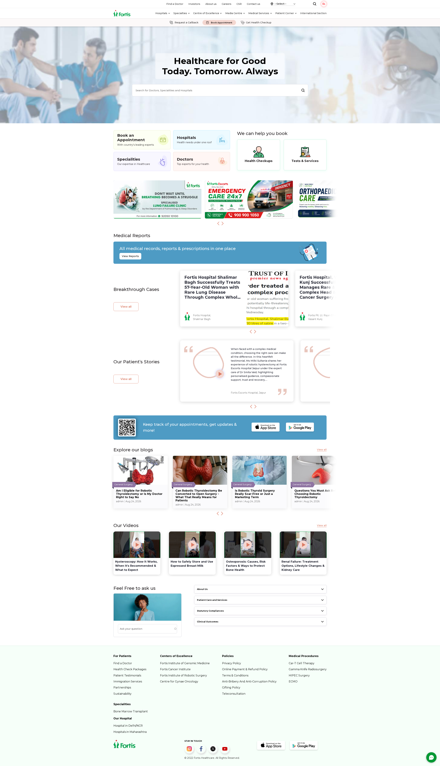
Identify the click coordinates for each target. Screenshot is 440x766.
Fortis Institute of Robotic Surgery (183, 675)
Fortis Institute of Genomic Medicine (185, 663)
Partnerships (122, 687)
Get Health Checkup (258, 22)
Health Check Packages (129, 669)
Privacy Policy (231, 663)
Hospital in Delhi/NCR (128, 725)
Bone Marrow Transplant (130, 711)
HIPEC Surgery (299, 675)
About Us (202, 589)
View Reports (130, 256)
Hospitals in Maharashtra (130, 732)
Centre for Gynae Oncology (179, 681)
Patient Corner (284, 13)
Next (222, 223)
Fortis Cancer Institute (175, 669)
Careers (226, 4)
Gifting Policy (231, 687)
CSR (239, 4)
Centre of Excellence (206, 13)
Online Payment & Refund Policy (245, 669)
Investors (194, 4)
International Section (313, 13)
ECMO (293, 681)
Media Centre (233, 13)
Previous (218, 223)
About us (211, 4)
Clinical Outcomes (207, 621)
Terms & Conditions (235, 675)
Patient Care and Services (212, 600)
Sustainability (122, 693)
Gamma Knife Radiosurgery (308, 669)
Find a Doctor (174, 4)
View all (125, 306)
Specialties (180, 13)
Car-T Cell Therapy (301, 663)
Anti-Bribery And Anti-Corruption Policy (249, 681)
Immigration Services (127, 681)
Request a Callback (186, 22)
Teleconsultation (233, 693)
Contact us (253, 4)
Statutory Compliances (210, 611)
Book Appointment (221, 22)
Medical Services (258, 13)
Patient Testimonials (127, 675)
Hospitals (161, 13)
